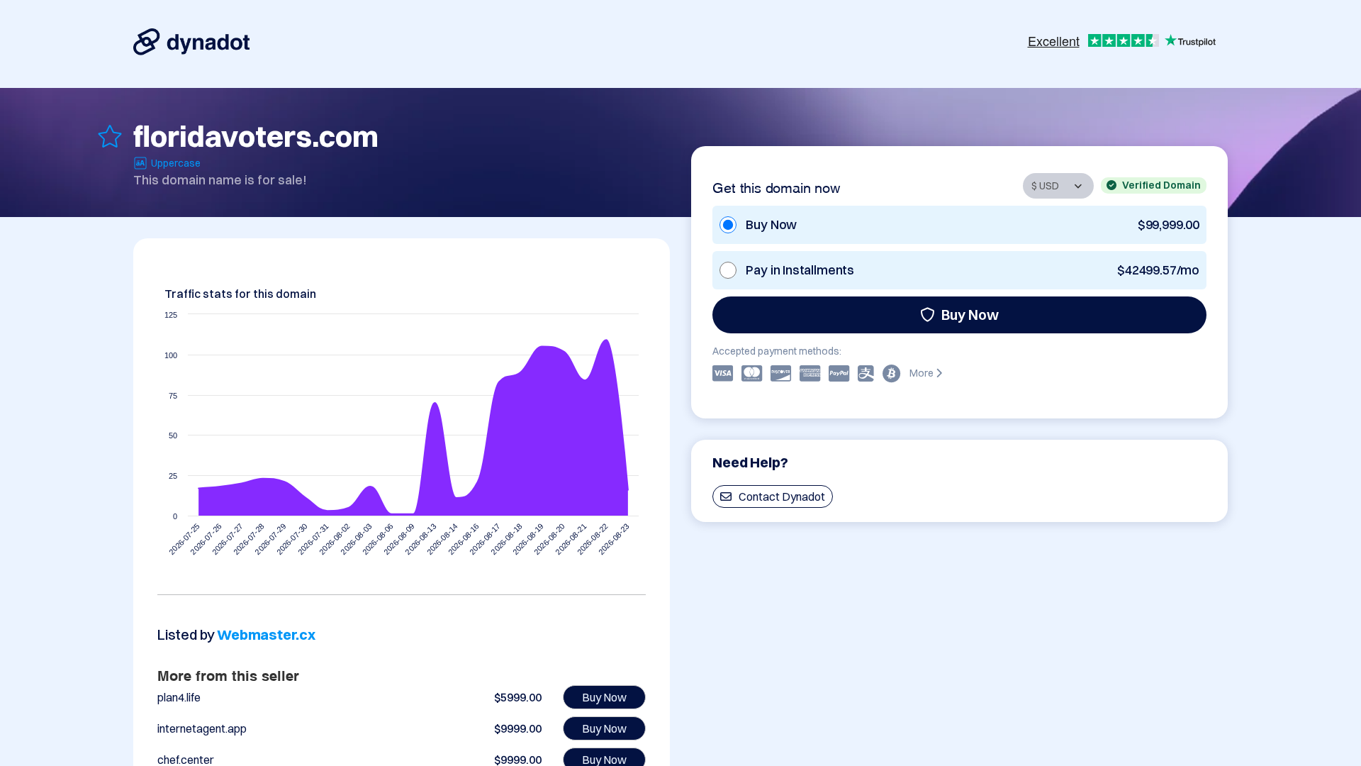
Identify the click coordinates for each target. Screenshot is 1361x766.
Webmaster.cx (266, 634)
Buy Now (970, 314)
